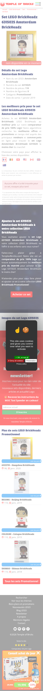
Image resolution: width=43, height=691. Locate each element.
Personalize (31, 361)
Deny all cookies (16, 361)
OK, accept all (22, 357)
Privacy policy (21, 364)
